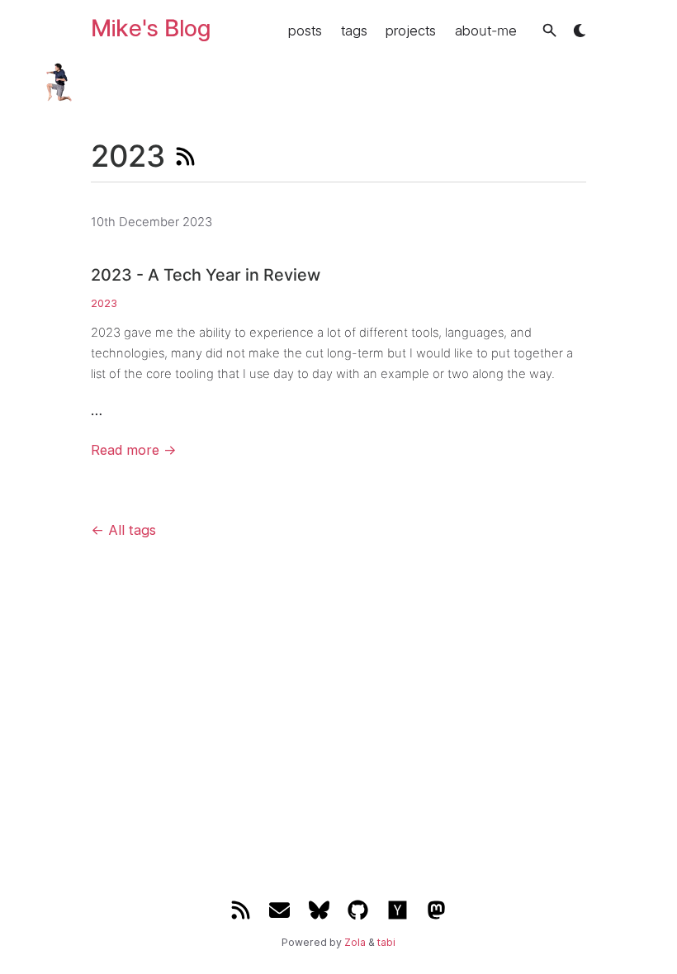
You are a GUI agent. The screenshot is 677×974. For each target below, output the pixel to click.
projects (411, 30)
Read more (134, 450)
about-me (486, 30)
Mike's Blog (151, 28)
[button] (549, 30)
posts (305, 30)
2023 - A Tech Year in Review (205, 275)
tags (354, 30)
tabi (386, 942)
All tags (123, 530)
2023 (104, 303)
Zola (355, 942)
